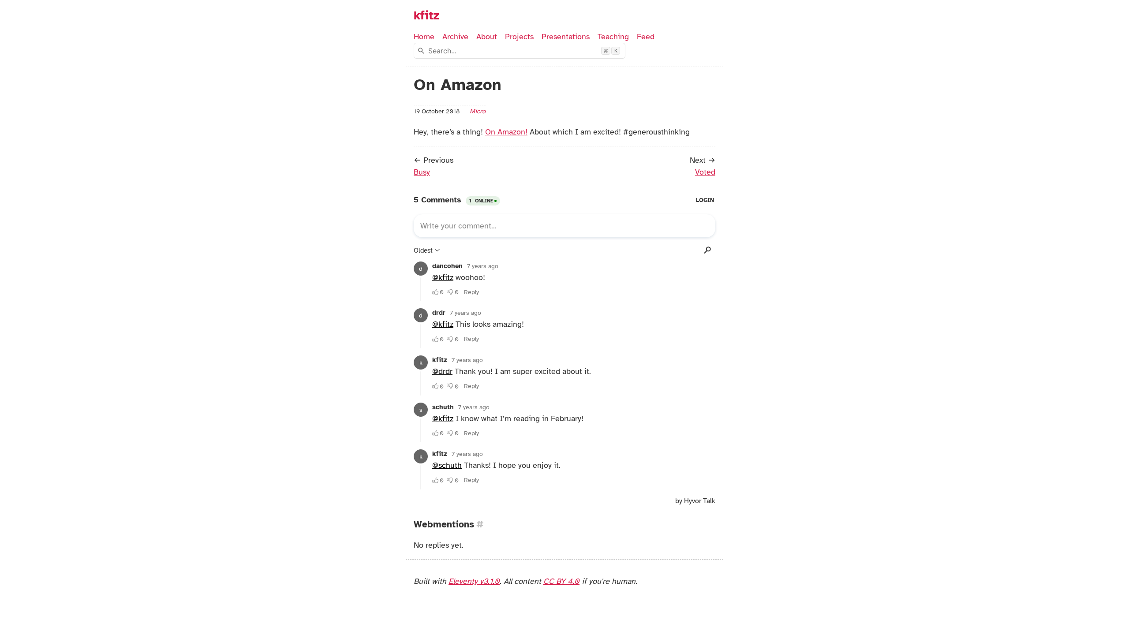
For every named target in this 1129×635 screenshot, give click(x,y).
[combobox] (519, 51)
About (486, 36)
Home (424, 36)
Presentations (566, 36)
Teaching (613, 36)
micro (478, 111)
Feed (645, 36)
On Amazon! (506, 132)
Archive (455, 36)
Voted (705, 172)
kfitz (426, 15)
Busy (422, 172)
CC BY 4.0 (561, 581)
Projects (519, 36)
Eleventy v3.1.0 (474, 581)
